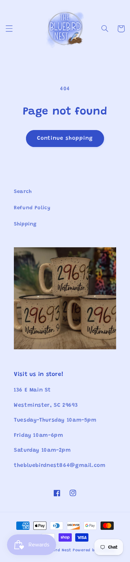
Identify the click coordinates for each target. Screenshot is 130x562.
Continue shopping (65, 138)
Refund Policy (32, 208)
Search (23, 191)
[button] (9, 29)
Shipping (25, 224)
